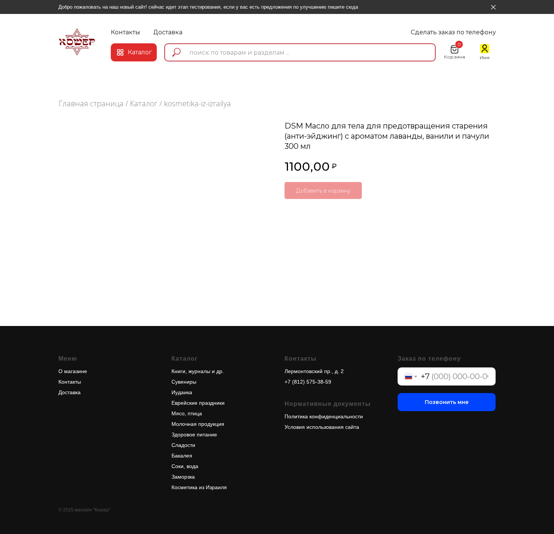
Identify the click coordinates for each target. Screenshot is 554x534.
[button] (453, 32)
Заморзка (183, 477)
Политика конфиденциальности (324, 416)
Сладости (183, 445)
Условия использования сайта (322, 427)
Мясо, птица (186, 413)
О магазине (72, 371)
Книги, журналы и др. (197, 371)
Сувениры (183, 382)
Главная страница (91, 103)
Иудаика (181, 392)
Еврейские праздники (198, 403)
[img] (77, 41)
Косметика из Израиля (199, 487)
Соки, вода (184, 466)
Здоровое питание (194, 434)
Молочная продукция (197, 424)
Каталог (144, 103)
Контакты (69, 382)
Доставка (69, 392)
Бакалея (181, 456)
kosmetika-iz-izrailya (197, 103)
